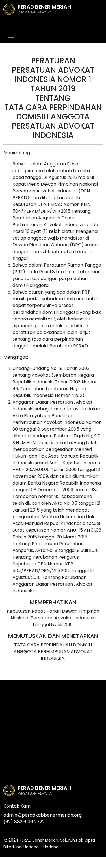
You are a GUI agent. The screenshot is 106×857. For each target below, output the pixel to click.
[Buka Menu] (11, 35)
